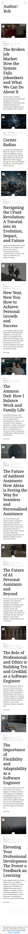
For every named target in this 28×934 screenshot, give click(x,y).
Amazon (11, 382)
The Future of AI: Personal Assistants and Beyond (13, 582)
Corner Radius (9, 142)
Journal (16, 288)
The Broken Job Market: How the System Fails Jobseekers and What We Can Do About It (14, 70)
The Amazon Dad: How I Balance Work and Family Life (13, 398)
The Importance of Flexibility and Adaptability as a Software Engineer (15, 764)
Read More (6, 352)
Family (11, 288)
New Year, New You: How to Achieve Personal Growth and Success (12, 309)
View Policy (16, 932)
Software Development (10, 135)
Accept (10, 932)
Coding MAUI (13, 134)
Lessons (5, 648)
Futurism (21, 467)
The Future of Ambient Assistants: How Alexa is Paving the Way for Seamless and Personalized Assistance (15, 492)
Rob (6, 41)
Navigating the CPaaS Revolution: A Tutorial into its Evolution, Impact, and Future (14, 224)
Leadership (12, 45)
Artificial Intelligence (10, 467)
